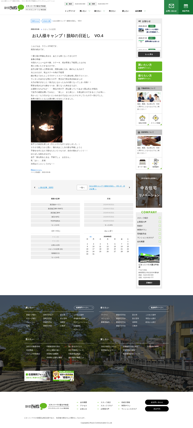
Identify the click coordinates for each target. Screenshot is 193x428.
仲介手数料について (76, 350)
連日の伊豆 (55, 217)
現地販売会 (141, 234)
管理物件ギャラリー (108, 350)
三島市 (62, 326)
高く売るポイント (75, 346)
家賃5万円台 (121, 318)
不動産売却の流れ (53, 346)
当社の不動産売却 (33, 346)
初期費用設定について (131, 354)
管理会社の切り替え (130, 346)
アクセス (83, 406)
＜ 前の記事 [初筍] (45, 187)
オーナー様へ (142, 167)
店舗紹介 (149, 283)
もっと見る (149, 54)
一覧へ (82, 188)
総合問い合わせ (157, 402)
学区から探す (151, 318)
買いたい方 (145, 66)
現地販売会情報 (79, 318)
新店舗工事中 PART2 (55, 209)
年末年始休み (55, 221)
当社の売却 (142, 123)
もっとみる (55, 225)
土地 (28, 326)
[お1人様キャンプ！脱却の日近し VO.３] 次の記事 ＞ (107, 187)
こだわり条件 (79, 315)
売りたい (109, 11)
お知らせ (83, 409)
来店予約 (186, 11)
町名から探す (151, 322)
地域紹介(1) (55, 253)
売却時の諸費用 (52, 354)
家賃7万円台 (121, 326)
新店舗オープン (55, 205)
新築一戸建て (31, 315)
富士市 (62, 315)
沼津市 (62, 322)
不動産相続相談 (74, 354)
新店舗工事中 (55, 213)
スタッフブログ (107, 406)
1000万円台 (47, 318)
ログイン (77, 329)
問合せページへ (36, 170)
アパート (104, 315)
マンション (30, 322)
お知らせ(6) (55, 245)
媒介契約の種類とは (76, 357)
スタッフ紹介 (142, 218)
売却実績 (29, 350)
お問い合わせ (171, 11)
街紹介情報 (125, 402)
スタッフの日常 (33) (55, 249)
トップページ (70, 11)
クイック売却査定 (33, 354)
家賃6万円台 (121, 322)
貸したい (122, 11)
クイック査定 (155, 123)
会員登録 (77, 326)
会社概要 (141, 241)
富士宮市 (63, 318)
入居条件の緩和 (153, 346)
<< (91, 236)
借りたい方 (145, 77)
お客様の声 (141, 222)
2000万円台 (47, 322)
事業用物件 (105, 322)
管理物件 (155, 167)
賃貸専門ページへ (157, 308)
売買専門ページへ (82, 308)
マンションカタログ (145, 238)
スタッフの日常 (49, 29)
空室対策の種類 (129, 350)
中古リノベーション (81, 322)
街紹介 (140, 226)
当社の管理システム (108, 346)
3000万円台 (47, 326)
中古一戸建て (31, 318)
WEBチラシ (142, 230)
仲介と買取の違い (53, 350)
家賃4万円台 (121, 315)
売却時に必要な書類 (54, 357)
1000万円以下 (48, 315)
